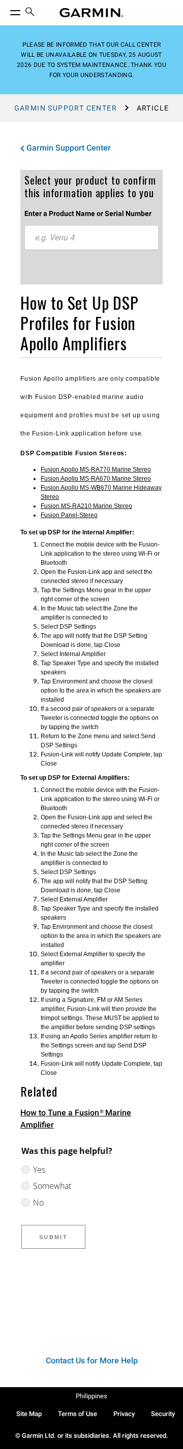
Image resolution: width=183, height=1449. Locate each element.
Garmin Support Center (65, 108)
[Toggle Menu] (6, 10)
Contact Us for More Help (92, 1360)
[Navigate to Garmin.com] (91, 12)
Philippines (91, 1396)
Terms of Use (77, 1414)
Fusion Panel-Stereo (69, 515)
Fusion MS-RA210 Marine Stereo (86, 506)
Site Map (29, 1414)
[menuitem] (30, 13)
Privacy (124, 1414)
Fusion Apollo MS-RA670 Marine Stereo (96, 478)
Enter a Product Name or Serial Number (87, 213)
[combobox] (91, 237)
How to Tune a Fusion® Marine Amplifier (75, 1119)
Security (163, 1414)
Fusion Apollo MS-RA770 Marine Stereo (96, 469)
